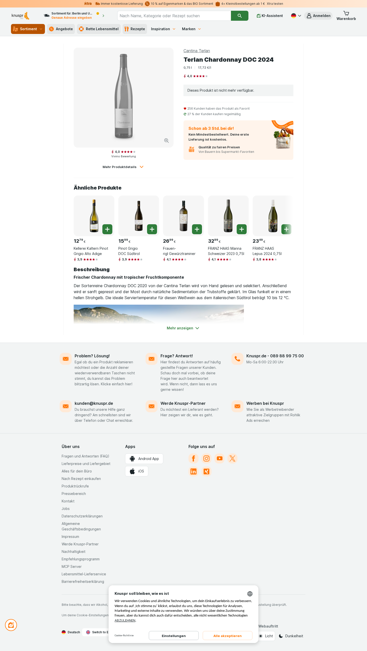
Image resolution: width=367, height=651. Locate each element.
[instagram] (206, 458)
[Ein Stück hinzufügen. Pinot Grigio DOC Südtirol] (152, 229)
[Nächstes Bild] (283, 214)
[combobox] (174, 16)
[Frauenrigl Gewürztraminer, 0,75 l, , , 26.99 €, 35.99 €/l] (183, 216)
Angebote (64, 29)
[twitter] (232, 458)
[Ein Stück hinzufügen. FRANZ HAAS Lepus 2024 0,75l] (286, 229)
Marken (188, 29)
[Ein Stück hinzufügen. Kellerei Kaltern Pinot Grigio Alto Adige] (107, 229)
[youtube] (219, 458)
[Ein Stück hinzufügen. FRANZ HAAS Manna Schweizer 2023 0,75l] (242, 229)
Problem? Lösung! (92, 355)
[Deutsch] (295, 16)
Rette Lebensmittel (102, 29)
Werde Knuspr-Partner (183, 403)
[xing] (206, 471)
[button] (318, 16)
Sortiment (28, 29)
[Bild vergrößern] (167, 141)
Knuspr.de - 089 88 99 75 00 (275, 355)
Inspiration (160, 29)
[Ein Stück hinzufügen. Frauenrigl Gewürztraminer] (197, 229)
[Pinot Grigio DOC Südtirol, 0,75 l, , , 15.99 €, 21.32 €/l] (138, 216)
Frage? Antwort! (177, 355)
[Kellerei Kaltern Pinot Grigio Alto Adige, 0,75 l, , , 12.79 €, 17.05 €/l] (94, 216)
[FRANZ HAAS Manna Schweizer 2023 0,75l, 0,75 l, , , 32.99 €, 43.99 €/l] (228, 216)
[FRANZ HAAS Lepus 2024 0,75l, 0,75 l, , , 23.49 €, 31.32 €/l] (273, 216)
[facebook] (193, 458)
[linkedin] (193, 471)
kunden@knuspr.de (94, 403)
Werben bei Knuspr (265, 403)
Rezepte (138, 29)
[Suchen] (239, 16)
